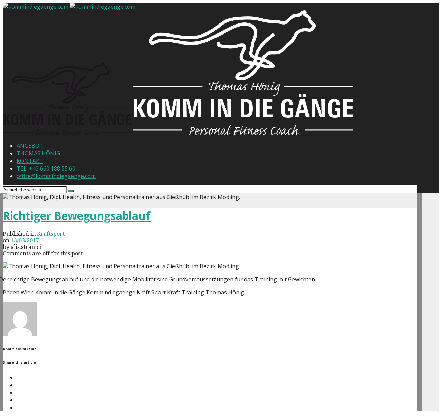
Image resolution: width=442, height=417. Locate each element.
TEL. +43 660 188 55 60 (46, 168)
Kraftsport (51, 234)
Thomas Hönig (224, 292)
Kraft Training (185, 292)
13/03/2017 (25, 240)
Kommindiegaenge (111, 292)
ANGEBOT (30, 145)
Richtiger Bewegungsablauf (77, 215)
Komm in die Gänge (60, 292)
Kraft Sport (151, 292)
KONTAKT (30, 161)
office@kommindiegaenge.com (56, 176)
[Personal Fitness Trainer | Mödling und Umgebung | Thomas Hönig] (68, 132)
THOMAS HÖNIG (38, 153)
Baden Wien (18, 292)
